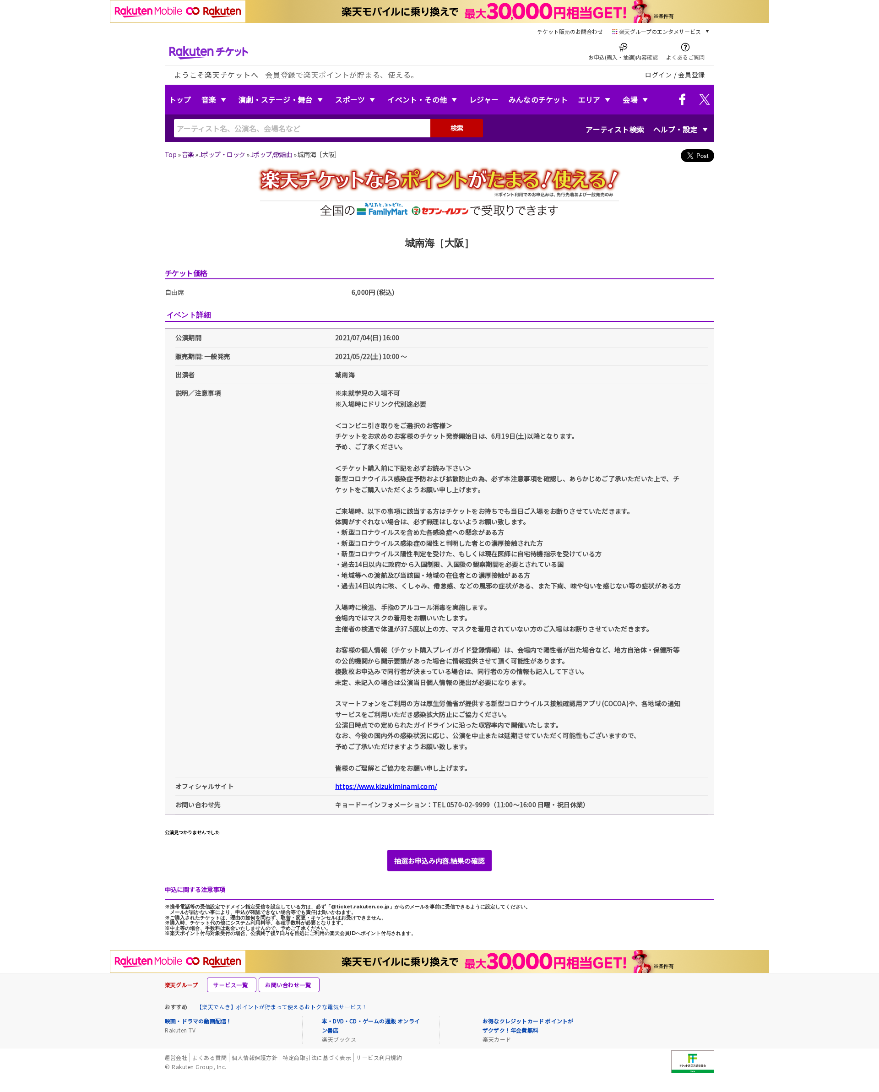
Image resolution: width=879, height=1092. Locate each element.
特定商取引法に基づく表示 (316, 1057)
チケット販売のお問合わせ (570, 31)
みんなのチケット (538, 99)
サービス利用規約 (379, 1057)
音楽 (208, 99)
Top (170, 154)
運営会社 (175, 1057)
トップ (180, 99)
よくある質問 (209, 1057)
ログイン (658, 74)
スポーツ (350, 99)
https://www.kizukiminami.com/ (386, 786)
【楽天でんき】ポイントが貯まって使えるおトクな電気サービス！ (282, 1007)
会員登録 (691, 74)
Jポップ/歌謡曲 (271, 154)
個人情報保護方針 (254, 1057)
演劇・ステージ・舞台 (276, 99)
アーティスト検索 (615, 129)
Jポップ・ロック (222, 154)
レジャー (484, 99)
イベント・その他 (417, 99)
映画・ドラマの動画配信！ (198, 1021)
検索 (456, 127)
